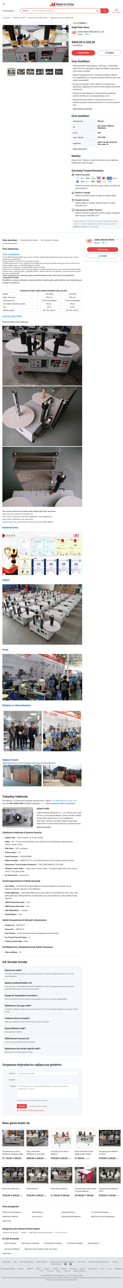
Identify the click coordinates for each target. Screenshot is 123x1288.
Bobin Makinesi (32, 1188)
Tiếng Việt (67, 1271)
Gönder (22, 1106)
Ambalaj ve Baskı (19, 17)
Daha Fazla (6, 1253)
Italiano (82, 1269)
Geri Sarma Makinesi (12, 1249)
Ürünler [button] (25, 11)
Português (73, 1269)
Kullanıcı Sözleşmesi (26, 1262)
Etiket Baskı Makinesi (10, 1216)
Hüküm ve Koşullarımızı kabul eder (57, 1280)
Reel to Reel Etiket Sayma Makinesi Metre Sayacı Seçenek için (84, 1154)
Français (46, 1269)
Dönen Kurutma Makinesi (11, 1212)
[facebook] (65, 1264)
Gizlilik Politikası (41, 1262)
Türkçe (58, 1271)
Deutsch (64, 1269)
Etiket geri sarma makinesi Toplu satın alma (41, 1249)
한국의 (102, 1269)
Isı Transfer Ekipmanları (100, 1212)
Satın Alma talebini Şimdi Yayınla (30, 1110)
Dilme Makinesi (37, 1212)
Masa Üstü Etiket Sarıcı (11, 1188)
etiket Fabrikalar (10, 1243)
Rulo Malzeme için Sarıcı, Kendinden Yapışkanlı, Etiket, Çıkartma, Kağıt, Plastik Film (13, 1154)
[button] (3, 3)
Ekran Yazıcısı (37, 1216)
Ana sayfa (6, 17)
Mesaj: (13, 1086)
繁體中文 (30, 1269)
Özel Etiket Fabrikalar (75, 1243)
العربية (110, 1269)
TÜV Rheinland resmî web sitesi (64, 800)
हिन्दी (42, 1271)
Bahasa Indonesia (79, 1271)
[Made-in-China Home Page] (61, 4)
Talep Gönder (83, 53)
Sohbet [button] (111, 53)
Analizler (115, 1262)
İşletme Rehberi (56, 1264)
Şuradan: (12, 1080)
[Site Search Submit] (104, 10)
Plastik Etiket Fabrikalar (53, 1243)
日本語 (38, 1269)
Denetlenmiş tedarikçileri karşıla (99, 1262)
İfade (15, 1262)
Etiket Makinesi (93, 1243)
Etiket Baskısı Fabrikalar (30, 1243)
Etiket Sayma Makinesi (59, 1188)
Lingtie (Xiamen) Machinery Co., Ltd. (90, 31)
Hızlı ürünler (81, 1262)
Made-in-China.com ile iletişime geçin (62, 1262)
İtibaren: (12, 1073)
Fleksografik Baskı (68, 1212)
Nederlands (118, 1269)
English (12, 1269)
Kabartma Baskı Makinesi (71, 1216)
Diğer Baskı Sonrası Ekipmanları (62, 17)
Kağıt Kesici (6, 1221)
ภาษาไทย (50, 1271)
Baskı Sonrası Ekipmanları (38, 17)
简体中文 (21, 1269)
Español (55, 1269)
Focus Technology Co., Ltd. (60, 1275)
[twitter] (71, 1264)
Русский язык (92, 1269)
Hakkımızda (6, 1262)
